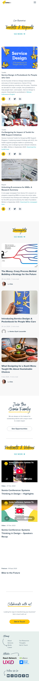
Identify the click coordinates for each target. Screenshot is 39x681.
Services (10, 643)
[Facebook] (23, 675)
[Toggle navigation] (35, 2)
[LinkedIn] (15, 675)
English (12, 94)
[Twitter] (19, 675)
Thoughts (22, 643)
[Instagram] (12, 675)
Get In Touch (23, 645)
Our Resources (24, 641)
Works (10, 645)
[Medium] (8, 675)
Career (10, 647)
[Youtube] (27, 675)
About (10, 641)
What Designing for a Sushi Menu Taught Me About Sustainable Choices (19, 369)
